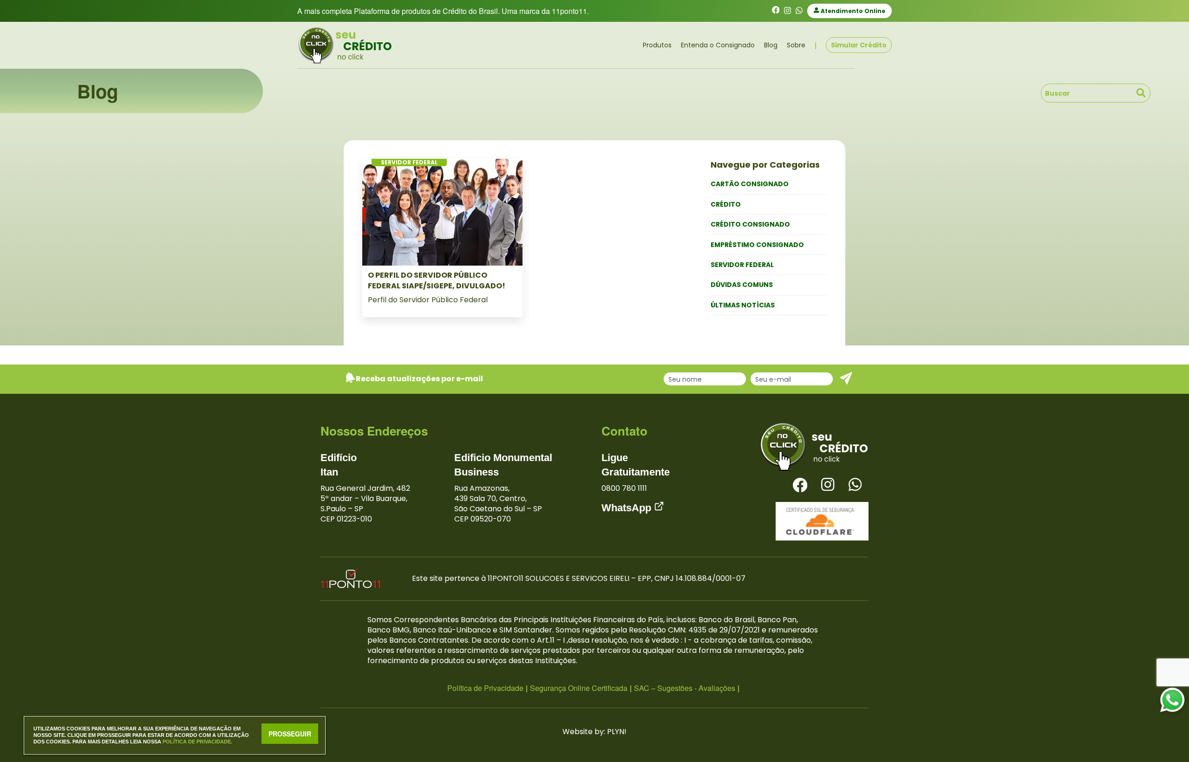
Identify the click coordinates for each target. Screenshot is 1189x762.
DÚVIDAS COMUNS (742, 284)
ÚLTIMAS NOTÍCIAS (743, 305)
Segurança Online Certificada (578, 688)
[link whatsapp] (799, 11)
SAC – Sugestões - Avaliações (684, 688)
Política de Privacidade (485, 688)
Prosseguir (289, 733)
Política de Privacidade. (197, 741)
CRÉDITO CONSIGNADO (750, 224)
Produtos (657, 45)
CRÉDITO (726, 204)
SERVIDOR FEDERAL (742, 264)
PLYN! (617, 731)
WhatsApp (627, 508)
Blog (770, 45)
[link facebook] (776, 11)
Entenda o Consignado (718, 45)
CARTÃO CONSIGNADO (750, 184)
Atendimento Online (852, 11)
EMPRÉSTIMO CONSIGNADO (757, 244)
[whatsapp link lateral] (1172, 700)
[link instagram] (787, 11)
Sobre (796, 45)
